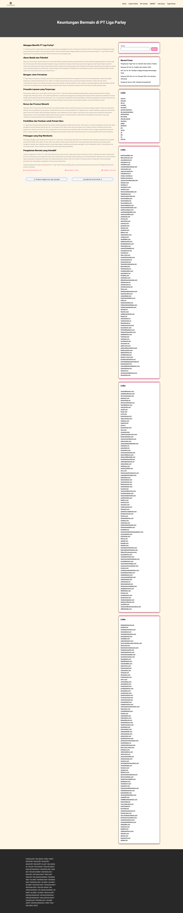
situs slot (29, 874)
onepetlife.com (125, 797)
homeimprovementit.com (128, 629)
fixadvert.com (125, 182)
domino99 (29, 861)
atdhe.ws (123, 300)
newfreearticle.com (126, 482)
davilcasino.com (125, 675)
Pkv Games (144, 4)
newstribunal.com (126, 632)
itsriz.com (123, 430)
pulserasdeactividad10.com (129, 348)
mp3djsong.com (125, 164)
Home (124, 4)
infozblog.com (125, 275)
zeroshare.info (125, 230)
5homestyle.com (125, 375)
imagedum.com (125, 786)
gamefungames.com (127, 695)
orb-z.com (124, 470)
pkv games (124, 116)
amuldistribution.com (127, 688)
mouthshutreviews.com (128, 657)
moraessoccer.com (126, 250)
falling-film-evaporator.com (129, 552)
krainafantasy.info (126, 416)
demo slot (48, 874)
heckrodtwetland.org (127, 302)
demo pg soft (49, 892)
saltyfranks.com (125, 221)
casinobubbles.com (126, 663)
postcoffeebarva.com (127, 455)
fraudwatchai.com (126, 677)
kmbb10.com (124, 500)
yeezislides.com (125, 638)
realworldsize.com (126, 464)
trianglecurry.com (126, 783)
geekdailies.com (125, 824)
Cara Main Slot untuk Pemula (91, 179)
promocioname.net (126, 259)
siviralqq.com (125, 545)
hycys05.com (125, 489)
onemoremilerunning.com (128, 491)
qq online (123, 105)
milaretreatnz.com (126, 234)
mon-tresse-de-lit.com (127, 804)
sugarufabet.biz (125, 806)
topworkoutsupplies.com (128, 654)
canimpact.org (125, 339)
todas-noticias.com (126, 418)
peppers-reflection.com (127, 602)
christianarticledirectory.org (129, 373)
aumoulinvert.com (126, 327)
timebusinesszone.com (127, 600)
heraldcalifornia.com (127, 722)
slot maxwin (38, 866)
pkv (122, 128)
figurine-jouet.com (126, 813)
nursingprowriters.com (127, 556)
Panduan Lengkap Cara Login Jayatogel (47, 179)
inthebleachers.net (126, 355)
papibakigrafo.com (126, 334)
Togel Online (171, 4)
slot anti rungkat (34, 872)
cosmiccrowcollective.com (128, 439)
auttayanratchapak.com (128, 452)
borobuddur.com (126, 691)
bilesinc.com (124, 232)
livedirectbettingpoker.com (128, 525)
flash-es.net (124, 538)
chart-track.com (125, 255)
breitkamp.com (125, 749)
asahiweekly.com (126, 715)
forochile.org (124, 253)
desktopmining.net (126, 352)
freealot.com (124, 713)
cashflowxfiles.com (126, 498)
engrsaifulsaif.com (126, 702)
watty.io (123, 425)
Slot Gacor (161, 4)
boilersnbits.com (125, 477)
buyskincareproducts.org (128, 359)
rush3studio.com (126, 407)
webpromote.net (125, 282)
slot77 (36, 905)
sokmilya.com (125, 833)
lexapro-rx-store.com (127, 357)
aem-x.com (124, 679)
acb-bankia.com (125, 536)
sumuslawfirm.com (126, 554)
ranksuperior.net (125, 581)
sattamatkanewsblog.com (128, 563)
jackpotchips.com (126, 736)
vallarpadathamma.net (127, 461)
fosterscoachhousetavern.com (130, 473)
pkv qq (123, 103)
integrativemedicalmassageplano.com (132, 532)
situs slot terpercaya (32, 869)
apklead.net (124, 840)
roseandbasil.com (126, 296)
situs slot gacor (49, 866)
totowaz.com (125, 568)
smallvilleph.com (125, 239)
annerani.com (125, 223)
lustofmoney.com (126, 597)
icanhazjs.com (125, 336)
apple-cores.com (125, 345)
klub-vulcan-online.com (127, 747)
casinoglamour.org (126, 368)
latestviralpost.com (126, 479)
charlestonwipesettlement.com (130, 570)
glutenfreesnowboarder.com (129, 774)
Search (123, 46)
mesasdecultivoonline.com (128, 475)
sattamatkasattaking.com (128, 795)
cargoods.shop (125, 432)
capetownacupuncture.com (129, 434)
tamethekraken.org (126, 765)
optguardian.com (126, 670)
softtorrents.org (125, 754)
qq (121, 132)
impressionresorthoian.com (129, 547)
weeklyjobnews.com (127, 575)
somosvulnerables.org (127, 756)
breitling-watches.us (127, 178)
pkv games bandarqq (127, 112)
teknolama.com (125, 466)
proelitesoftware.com (127, 738)
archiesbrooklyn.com (127, 271)
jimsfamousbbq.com (127, 155)
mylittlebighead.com (127, 711)
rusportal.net (124, 423)
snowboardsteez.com (127, 493)
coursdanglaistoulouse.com (129, 166)
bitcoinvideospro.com (127, 436)
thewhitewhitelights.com (128, 298)
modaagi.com (125, 237)
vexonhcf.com (125, 189)
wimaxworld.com (126, 262)
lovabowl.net (124, 627)
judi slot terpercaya (126, 110)
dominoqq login (38, 884)
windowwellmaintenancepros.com (131, 606)
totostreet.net (125, 672)
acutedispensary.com (127, 561)
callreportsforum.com (127, 831)
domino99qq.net (125, 400)
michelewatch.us (126, 173)
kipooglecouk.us (125, 323)
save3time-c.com (126, 187)
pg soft (44, 864)
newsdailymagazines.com (128, 634)
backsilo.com (124, 543)
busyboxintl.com (125, 450)
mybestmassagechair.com (128, 307)
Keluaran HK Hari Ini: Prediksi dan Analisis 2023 (136, 67)
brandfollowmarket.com (128, 572)
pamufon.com (125, 761)
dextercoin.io (124, 370)
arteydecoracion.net (127, 287)
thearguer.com (125, 509)
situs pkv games (125, 119)
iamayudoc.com (125, 709)
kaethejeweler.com (126, 793)
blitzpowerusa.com (126, 484)
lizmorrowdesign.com (127, 777)
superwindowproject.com (128, 332)
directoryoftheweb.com (127, 402)
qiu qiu (123, 130)
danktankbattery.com (127, 518)
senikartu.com (125, 421)
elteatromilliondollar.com (128, 457)
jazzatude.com (125, 225)
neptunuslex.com (126, 169)
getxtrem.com (125, 502)
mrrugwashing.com (126, 534)
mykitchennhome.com (127, 325)
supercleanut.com (126, 718)
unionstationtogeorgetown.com (130, 706)
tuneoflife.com (125, 604)
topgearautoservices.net (128, 811)
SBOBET (153, 4)
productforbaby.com (127, 468)
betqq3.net (124, 316)
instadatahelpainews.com (128, 822)
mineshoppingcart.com (127, 652)
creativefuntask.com (127, 700)
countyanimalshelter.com (128, 577)
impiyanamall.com (126, 668)
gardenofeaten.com (126, 486)
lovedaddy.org (125, 529)
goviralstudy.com (126, 341)
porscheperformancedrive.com (130, 763)
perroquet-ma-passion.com (129, 817)
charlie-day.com (125, 523)
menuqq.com (30, 859)
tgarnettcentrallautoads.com (129, 180)
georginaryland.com (127, 293)
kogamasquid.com (126, 364)
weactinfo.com (125, 504)
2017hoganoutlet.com (127, 396)
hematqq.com (40, 900)
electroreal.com (125, 645)
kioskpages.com (125, 781)
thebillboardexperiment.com (129, 799)
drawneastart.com (126, 729)
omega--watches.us (126, 176)
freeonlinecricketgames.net (129, 264)
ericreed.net (124, 309)
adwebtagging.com (126, 579)
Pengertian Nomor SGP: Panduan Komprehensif (136, 82)
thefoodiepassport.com (128, 330)
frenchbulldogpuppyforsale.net (130, 361)
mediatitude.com (126, 194)
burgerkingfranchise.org (128, 459)
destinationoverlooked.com (129, 586)
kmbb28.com (124, 829)
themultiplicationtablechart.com (130, 366)
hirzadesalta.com (126, 659)
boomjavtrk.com (125, 838)
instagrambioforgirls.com (128, 495)
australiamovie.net (126, 160)
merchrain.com (125, 826)
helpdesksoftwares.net (127, 625)
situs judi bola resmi (47, 897)
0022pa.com (124, 228)
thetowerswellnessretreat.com (130, 788)
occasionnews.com (126, 595)
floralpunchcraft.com (127, 513)
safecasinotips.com (126, 734)
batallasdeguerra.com (127, 244)
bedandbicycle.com (126, 720)
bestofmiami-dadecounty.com (129, 647)
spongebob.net (125, 448)
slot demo (123, 107)
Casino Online (133, 4)
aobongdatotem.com (127, 641)
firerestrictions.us (126, 268)
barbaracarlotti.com (127, 350)
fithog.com (124, 289)
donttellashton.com (126, 405)
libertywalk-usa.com (127, 157)
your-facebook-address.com (129, 815)
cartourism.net (125, 343)
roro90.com (124, 409)
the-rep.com (124, 219)
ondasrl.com (124, 770)
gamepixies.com (125, 727)
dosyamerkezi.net (126, 200)
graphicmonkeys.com (127, 725)
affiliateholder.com (126, 609)
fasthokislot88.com (126, 731)
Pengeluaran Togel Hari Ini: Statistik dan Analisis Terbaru (139, 64)
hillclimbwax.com (126, 590)
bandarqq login (42, 879)
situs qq (123, 98)
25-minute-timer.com (127, 697)
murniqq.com (30, 900)
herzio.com (124, 411)
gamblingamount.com (127, 588)
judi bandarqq (125, 114)
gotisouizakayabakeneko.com (129, 443)
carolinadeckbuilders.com (128, 212)
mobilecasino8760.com (127, 314)
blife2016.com (125, 772)
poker (46, 859)
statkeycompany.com (127, 210)
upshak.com (124, 541)
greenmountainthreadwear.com (130, 559)
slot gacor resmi (38, 874)
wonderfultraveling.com (128, 257)
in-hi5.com (124, 414)
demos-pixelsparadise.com (128, 191)
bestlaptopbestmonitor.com (129, 291)
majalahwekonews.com (128, 393)
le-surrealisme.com (126, 203)
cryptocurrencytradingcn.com (129, 566)
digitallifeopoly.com (126, 661)
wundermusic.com (126, 693)
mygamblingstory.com (127, 391)
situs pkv (123, 100)
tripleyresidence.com (127, 752)
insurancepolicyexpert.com (129, 207)
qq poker (33, 879)
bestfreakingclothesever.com (129, 550)
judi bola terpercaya (32, 895)
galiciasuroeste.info (126, 241)
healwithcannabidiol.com (128, 779)
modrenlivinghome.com (128, 820)
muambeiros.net (125, 273)
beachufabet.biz (125, 802)
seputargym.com (126, 666)
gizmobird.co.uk (125, 162)
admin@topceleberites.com (33, 170)
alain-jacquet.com (126, 441)
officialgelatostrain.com (128, 790)
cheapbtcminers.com (127, 704)
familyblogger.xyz (126, 743)
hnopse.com (124, 593)
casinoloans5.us (125, 318)
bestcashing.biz (125, 266)
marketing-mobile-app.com (129, 511)
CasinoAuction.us (126, 321)
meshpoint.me (125, 445)
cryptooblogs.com (126, 681)
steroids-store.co (126, 284)
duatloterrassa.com (126, 759)
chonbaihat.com (125, 277)
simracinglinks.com (126, 198)
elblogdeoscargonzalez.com (129, 280)
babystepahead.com (127, 584)
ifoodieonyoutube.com (127, 650)
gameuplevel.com (126, 684)
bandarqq (123, 125)
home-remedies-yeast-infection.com (131, 643)
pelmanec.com (125, 398)
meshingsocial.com (126, 507)
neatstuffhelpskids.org (127, 248)
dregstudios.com (126, 246)
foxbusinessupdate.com (128, 527)
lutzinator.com (125, 768)
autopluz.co (124, 185)
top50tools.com (125, 216)
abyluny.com (124, 836)
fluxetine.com (125, 311)
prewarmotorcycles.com (128, 196)
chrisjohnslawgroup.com (128, 745)
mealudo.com (125, 520)
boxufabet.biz (125, 808)
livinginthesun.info (126, 427)
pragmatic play (45, 869)
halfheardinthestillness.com (129, 305)
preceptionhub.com (126, 636)
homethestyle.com (126, 686)
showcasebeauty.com (127, 205)
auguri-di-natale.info (127, 171)
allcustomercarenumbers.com (129, 740)
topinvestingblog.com (127, 214)
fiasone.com (124, 516)
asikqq (123, 123)
